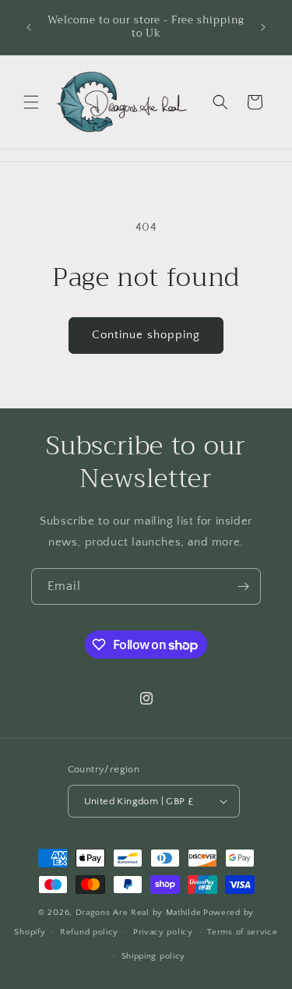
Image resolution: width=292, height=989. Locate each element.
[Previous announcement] (29, 27)
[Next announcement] (263, 27)
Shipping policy (153, 956)
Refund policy (89, 932)
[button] (31, 102)
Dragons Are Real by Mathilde (139, 912)
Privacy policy (163, 932)
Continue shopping (146, 334)
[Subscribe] (243, 586)
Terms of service (242, 932)
